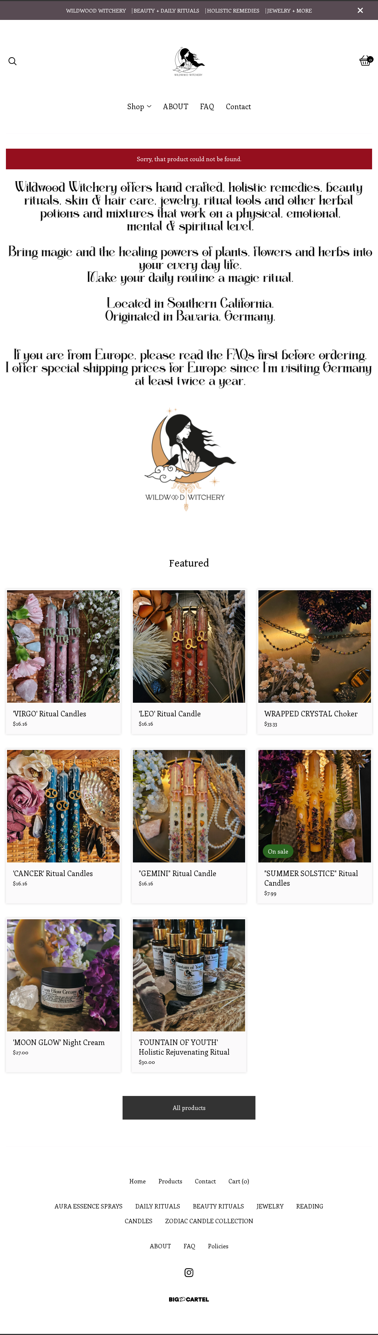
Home (137, 1181)
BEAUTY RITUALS (218, 1206)
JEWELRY (270, 1206)
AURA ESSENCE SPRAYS (89, 1206)
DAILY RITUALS (157, 1206)
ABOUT (175, 106)
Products (170, 1181)
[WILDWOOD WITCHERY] (189, 60)
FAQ (207, 106)
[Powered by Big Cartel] (189, 1299)
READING (309, 1206)
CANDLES (138, 1221)
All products (189, 1107)
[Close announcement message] (360, 10)
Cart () (238, 1181)
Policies (218, 1246)
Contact (238, 106)
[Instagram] (189, 1272)
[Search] (12, 60)
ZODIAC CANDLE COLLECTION (209, 1221)
